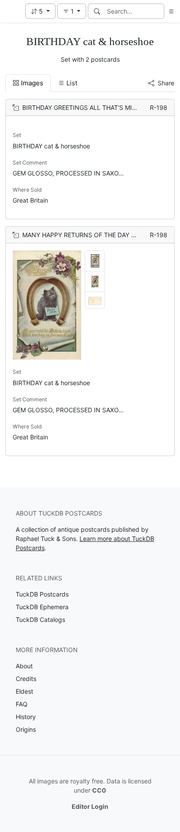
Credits (26, 678)
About (24, 666)
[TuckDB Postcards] (11, 11)
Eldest (24, 691)
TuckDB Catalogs (40, 619)
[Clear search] (158, 11)
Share (166, 83)
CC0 (99, 790)
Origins (26, 729)
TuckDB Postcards (42, 594)
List (71, 83)
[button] (40, 11)
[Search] (97, 11)
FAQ (22, 704)
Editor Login (90, 806)
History (26, 716)
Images (32, 83)
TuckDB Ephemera (42, 607)
